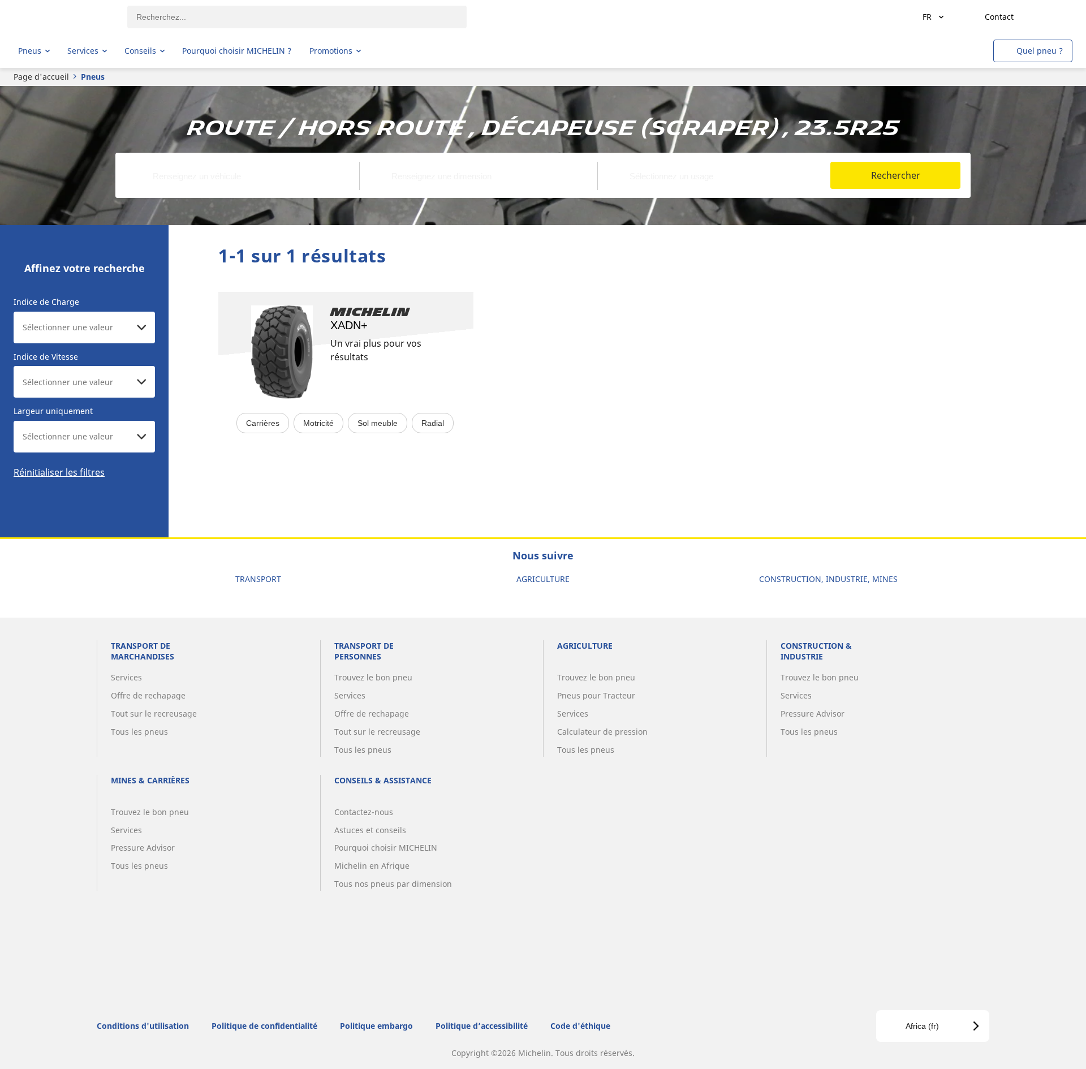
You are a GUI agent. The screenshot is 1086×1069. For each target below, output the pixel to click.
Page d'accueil (41, 76)
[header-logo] (62, 17)
